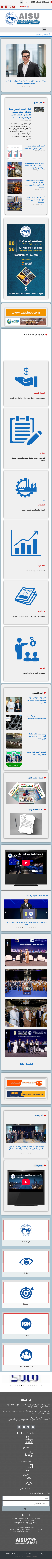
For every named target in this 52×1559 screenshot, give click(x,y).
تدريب (42, 668)
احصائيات (41, 565)
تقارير (42, 453)
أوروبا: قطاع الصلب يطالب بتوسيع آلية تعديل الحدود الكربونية (35, 199)
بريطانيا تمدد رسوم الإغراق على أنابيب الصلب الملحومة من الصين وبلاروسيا (35, 165)
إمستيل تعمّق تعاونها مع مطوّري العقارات (36, 753)
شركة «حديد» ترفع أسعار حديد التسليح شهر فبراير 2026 (35, 717)
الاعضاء (41, 505)
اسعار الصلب (39, 393)
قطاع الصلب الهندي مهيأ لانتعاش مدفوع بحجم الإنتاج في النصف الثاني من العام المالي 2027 (20, 113)
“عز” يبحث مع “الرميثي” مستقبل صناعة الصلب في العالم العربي (36, 700)
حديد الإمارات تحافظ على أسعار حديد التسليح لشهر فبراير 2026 (36, 736)
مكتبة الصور (26, 1063)
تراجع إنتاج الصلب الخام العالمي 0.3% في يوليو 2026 (34, 147)
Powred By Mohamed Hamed (26, 1556)
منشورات (41, 611)
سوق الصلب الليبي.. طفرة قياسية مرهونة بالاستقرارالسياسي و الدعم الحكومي (35, 184)
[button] (21, 2)
